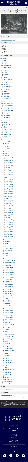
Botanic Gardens (7, 65)
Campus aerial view (9, 239)
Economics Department (10, 260)
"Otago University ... (9, 157)
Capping (6, 243)
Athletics (7, 150)
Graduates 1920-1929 (9, 274)
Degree (6, 255)
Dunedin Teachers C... (8, 82)
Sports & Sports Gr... (8, 126)
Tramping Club (8, 372)
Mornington (6, 101)
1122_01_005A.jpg (9, 226)
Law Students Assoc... (9, 302)
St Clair (5, 127)
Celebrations (7, 74)
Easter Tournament (9, 258)
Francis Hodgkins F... (9, 267)
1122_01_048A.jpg (9, 212)
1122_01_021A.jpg (9, 174)
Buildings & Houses (8, 67)
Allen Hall (7, 143)
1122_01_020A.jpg (9, 172)
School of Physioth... (9, 350)
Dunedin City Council (8, 81)
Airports (5, 60)
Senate (6, 353)
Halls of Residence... (9, 284)
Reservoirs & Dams (8, 120)
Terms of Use (8, 401)
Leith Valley (6, 95)
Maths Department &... (9, 324)
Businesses (6, 69)
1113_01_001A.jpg (8, 377)
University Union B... (9, 374)
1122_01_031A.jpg (9, 189)
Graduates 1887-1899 (9, 271)
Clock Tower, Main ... (9, 162)
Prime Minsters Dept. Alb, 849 (8, 40)
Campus (6, 238)
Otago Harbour (7, 107)
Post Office (6, 114)
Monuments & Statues (9, 100)
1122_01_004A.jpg (9, 224)
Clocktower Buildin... (9, 183)
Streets (5, 131)
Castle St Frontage (9, 184)
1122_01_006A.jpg (9, 227)
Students (7, 365)
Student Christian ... (9, 360)
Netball (6, 331)
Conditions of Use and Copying (6, 395)
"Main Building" (8, 215)
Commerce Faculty (9, 246)
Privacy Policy (3, 401)
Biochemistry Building (9, 151)
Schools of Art (7, 124)
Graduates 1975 (8, 279)
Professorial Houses (9, 338)
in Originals (3, 49)
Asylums (6, 62)
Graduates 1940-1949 (9, 277)
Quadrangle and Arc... (9, 339)
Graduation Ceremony (9, 283)
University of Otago (8, 139)
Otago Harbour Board (8, 108)
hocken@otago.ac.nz (14, 441)
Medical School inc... (9, 326)
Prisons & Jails (7, 117)
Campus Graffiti (8, 241)
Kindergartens (7, 93)
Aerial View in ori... (9, 207)
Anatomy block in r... (9, 169)
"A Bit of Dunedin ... (9, 177)
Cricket (6, 252)
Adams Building (8, 141)
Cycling (6, 253)
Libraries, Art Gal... (8, 98)
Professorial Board (9, 336)
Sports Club (7, 357)
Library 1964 (7, 305)
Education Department (10, 262)
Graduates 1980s (8, 281)
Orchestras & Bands (8, 105)
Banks (5, 63)
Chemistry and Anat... (9, 158)
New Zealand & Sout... (8, 103)
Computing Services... (9, 248)
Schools (5, 122)
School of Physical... (9, 348)
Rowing (6, 341)
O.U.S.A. (6, 333)
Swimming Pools (7, 134)
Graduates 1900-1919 (9, 272)
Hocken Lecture (8, 296)
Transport (6, 138)
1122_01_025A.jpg (9, 179)
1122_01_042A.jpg (9, 205)
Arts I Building (8, 148)
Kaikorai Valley (6, 383)
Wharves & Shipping (8, 381)
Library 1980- (7, 307)
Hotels (5, 91)
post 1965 (7, 198)
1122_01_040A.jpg (9, 201)
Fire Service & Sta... (8, 86)
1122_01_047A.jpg (9, 210)
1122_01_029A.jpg (9, 186)
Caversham (6, 72)
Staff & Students (8, 358)
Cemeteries (6, 76)
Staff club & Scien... (9, 181)
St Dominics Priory (8, 129)
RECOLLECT (3, 404)
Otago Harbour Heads (9, 110)
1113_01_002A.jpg (8, 379)
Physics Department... (9, 334)
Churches (6, 77)
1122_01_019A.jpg (9, 170)
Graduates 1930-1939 (9, 276)
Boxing (6, 153)
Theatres (6, 136)
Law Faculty (7, 300)
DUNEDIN (5, 58)
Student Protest (8, 364)
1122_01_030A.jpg (9, 188)
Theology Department (9, 369)
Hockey (6, 298)
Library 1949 (7, 303)
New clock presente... (10, 195)
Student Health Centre (9, 362)
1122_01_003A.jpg (9, 222)
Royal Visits (7, 343)
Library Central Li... (9, 308)
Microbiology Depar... (9, 329)
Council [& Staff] (8, 250)
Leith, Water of (7, 96)
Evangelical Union (8, 264)
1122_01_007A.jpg (9, 229)
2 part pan (6, 376)
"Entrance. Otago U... (9, 219)
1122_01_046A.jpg (9, 208)
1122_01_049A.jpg (9, 214)
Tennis (6, 367)
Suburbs (6, 133)
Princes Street (7, 115)
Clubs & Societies (8, 79)
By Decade (6, 70)
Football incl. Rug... (9, 265)
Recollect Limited (16, 404)
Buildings (7, 155)
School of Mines (8, 346)
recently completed (9, 176)
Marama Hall (7, 322)
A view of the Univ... (9, 164)
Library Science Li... (9, 321)
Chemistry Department (10, 245)
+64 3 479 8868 (14, 440)
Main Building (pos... (9, 160)
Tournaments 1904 (9, 371)
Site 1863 (7, 355)
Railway (5, 119)
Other (5, 112)
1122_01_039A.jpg (9, 200)
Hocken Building (8, 295)
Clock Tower (7, 167)
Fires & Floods (7, 88)
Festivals (6, 84)
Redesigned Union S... (10, 220)
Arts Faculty (7, 146)
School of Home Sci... (9, 345)
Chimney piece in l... (9, 203)
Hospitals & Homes (8, 89)
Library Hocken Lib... (9, 310)
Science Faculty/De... (9, 352)
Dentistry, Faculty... (9, 257)
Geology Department (9, 269)
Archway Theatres (9, 145)
